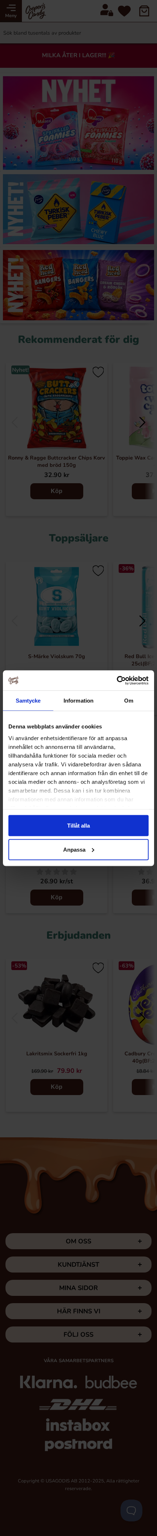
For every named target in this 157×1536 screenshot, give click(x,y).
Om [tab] (128, 700)
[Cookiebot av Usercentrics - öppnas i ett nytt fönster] (117, 680)
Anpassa (74, 849)
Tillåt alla (78, 825)
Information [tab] (78, 700)
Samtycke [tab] (28, 700)
